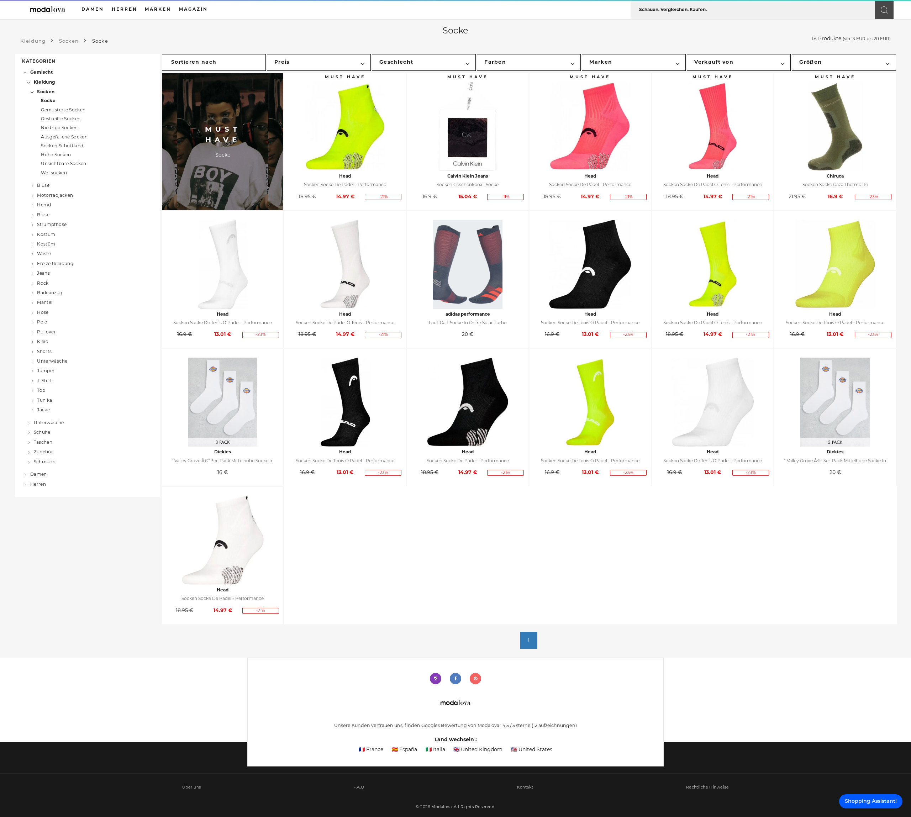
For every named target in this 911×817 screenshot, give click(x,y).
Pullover (46, 332)
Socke (48, 101)
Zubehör (43, 452)
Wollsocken (54, 173)
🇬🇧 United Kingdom (477, 750)
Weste (44, 254)
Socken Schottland (62, 146)
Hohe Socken (56, 155)
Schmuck (44, 462)
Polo (42, 322)
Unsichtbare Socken (63, 164)
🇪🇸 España (404, 750)
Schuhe (42, 433)
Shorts (44, 351)
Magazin (193, 9)
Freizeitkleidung (55, 264)
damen (92, 9)
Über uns (191, 788)
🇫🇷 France (371, 750)
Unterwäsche (52, 361)
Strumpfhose (52, 225)
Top (41, 391)
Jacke (43, 410)
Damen (38, 475)
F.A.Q (358, 788)
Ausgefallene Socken (64, 137)
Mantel (44, 303)
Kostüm (46, 234)
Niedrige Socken (59, 128)
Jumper (45, 371)
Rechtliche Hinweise (707, 788)
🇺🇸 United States (531, 750)
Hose (42, 313)
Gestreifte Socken (60, 119)
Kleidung (44, 82)
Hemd (44, 205)
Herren (38, 485)
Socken (45, 92)
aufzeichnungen (554, 726)
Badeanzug (49, 293)
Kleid (42, 342)
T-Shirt (44, 381)
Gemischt (41, 72)
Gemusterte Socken (63, 110)
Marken (158, 9)
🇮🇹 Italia (435, 750)
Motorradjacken (55, 195)
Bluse (43, 186)
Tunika (44, 400)
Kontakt (525, 788)
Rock (42, 283)
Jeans (43, 274)
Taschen (43, 442)
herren (124, 9)
